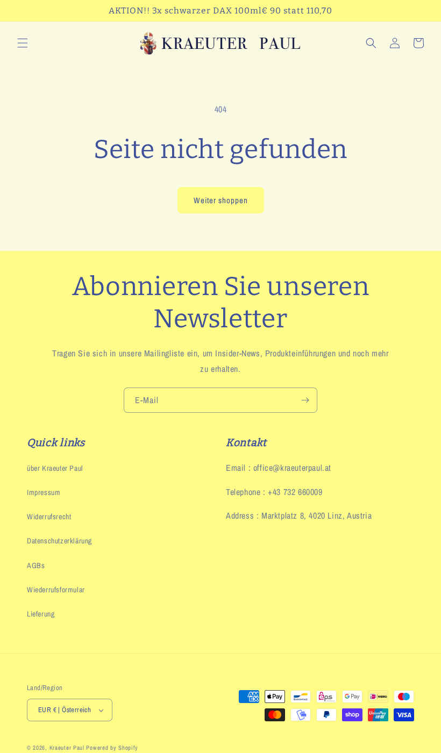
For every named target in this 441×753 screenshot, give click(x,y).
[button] (22, 43)
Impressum (43, 492)
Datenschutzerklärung (59, 541)
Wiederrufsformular (56, 589)
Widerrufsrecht (49, 516)
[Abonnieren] (305, 400)
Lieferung (40, 614)
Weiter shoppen (221, 200)
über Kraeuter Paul (55, 468)
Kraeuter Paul (66, 747)
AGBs (36, 565)
